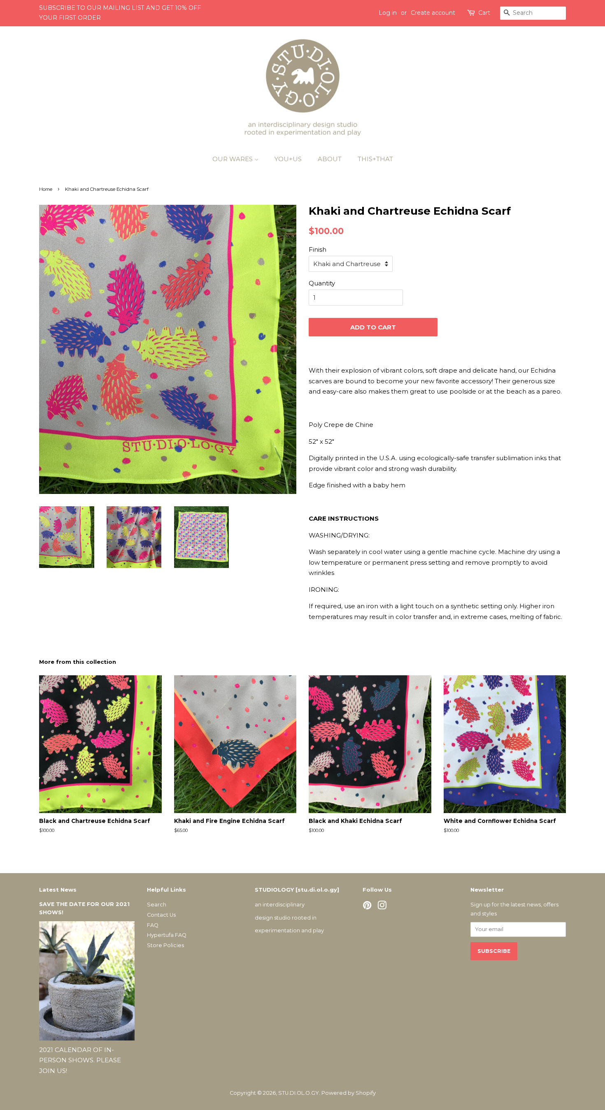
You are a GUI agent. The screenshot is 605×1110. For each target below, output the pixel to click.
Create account (433, 12)
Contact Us (161, 915)
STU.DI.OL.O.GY (298, 1093)
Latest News (58, 889)
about (330, 159)
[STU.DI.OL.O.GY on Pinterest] (367, 907)
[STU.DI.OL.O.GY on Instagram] (381, 907)
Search (156, 904)
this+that (375, 159)
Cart (484, 12)
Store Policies (165, 945)
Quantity (322, 283)
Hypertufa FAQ (166, 935)
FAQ (152, 925)
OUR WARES (233, 159)
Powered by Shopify (348, 1093)
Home (45, 189)
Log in (388, 12)
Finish (317, 249)
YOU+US (288, 159)
